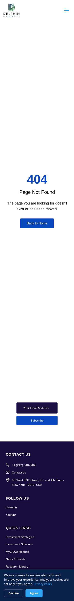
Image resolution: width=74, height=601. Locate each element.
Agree (34, 593)
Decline (13, 593)
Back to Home (37, 223)
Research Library (17, 566)
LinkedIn (11, 507)
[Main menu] (66, 10)
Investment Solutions (19, 544)
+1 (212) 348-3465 (24, 465)
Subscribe (37, 420)
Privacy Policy (43, 584)
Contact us (19, 472)
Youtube (11, 514)
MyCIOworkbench (17, 551)
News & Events (15, 559)
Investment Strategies (20, 537)
